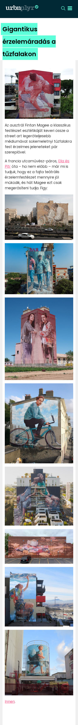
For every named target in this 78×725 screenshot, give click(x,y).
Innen (10, 701)
